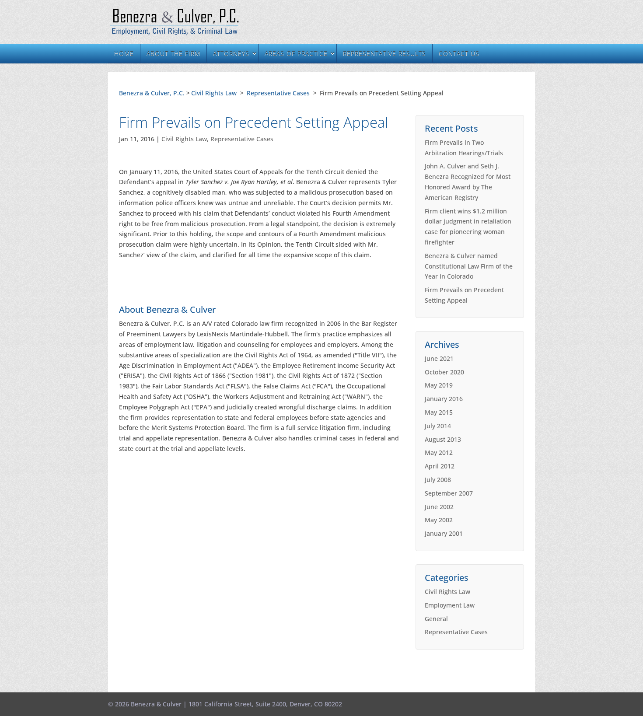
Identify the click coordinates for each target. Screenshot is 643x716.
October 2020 (444, 372)
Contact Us (459, 53)
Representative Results (384, 53)
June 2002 (439, 507)
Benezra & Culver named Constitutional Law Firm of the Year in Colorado (469, 266)
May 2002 (439, 520)
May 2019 (439, 385)
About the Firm (173, 53)
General (436, 619)
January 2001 (444, 533)
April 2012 (439, 466)
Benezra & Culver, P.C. (152, 93)
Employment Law (450, 605)
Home (124, 53)
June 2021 (439, 358)
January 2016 (444, 399)
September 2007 (449, 493)
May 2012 (439, 452)
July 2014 (438, 426)
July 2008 (438, 479)
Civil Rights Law (214, 93)
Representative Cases (278, 93)
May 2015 (439, 412)
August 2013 (443, 439)
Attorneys (231, 53)
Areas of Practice (296, 53)
